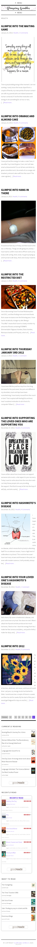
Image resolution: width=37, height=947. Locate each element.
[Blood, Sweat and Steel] (4, 846)
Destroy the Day (11, 801)
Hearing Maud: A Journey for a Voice (13, 732)
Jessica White (6, 735)
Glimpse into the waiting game (18, 27)
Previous (4, 717)
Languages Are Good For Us (11, 751)
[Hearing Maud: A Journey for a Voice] (33, 736)
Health (16, 33)
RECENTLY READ (16, 798)
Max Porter (9, 817)
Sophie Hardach (6, 753)
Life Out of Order (7, 900)
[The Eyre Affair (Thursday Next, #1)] (4, 857)
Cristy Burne (5, 764)
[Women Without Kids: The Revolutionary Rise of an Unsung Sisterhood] (33, 744)
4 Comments (25, 509)
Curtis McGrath (10, 845)
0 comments (23, 123)
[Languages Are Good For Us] (33, 755)
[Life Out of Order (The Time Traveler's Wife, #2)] (33, 905)
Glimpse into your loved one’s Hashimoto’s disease (17, 580)
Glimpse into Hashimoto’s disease (18, 504)
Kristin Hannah (10, 831)
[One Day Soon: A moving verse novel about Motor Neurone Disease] (33, 763)
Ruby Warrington (6, 746)
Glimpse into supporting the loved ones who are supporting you (18, 421)
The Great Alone (11, 828)
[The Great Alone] (4, 833)
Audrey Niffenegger (7, 895)
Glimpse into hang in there (15, 191)
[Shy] (4, 819)
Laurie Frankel (6, 919)
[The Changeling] (33, 887)
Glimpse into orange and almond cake (17, 117)
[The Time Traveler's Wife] (33, 896)
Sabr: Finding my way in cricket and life (14, 908)
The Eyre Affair (11, 853)
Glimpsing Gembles (21, 943)
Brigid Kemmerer (11, 804)
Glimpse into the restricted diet (12, 276)
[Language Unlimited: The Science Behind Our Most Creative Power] (33, 773)
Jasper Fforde (10, 855)
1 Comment (22, 356)
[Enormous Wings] (33, 920)
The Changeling (7, 885)
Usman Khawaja (6, 911)
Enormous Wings (7, 916)
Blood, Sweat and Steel (14, 842)
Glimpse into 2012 (12, 646)
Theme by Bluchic (18, 944)
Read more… (8, 102)
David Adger (5, 775)
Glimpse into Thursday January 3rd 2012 (16, 350)
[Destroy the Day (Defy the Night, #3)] (4, 805)
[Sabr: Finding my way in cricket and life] (33, 912)
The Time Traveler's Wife (10, 893)
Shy (7, 815)
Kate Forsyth (5, 887)
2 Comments (23, 33)
